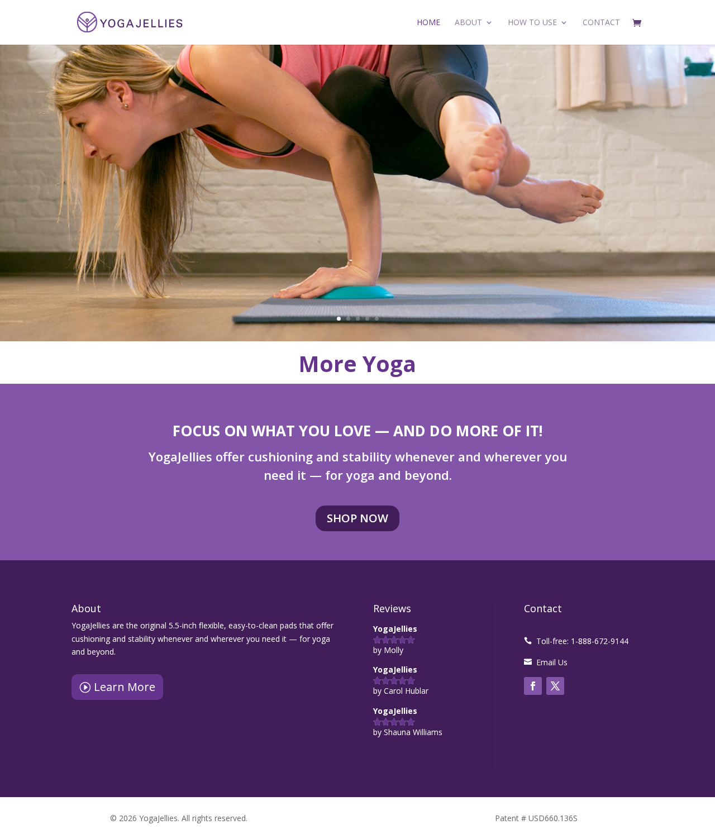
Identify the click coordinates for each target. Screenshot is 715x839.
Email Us (552, 662)
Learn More (124, 686)
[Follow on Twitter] (555, 686)
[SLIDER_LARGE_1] (357, 338)
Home (428, 22)
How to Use (532, 22)
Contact (601, 22)
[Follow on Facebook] (533, 686)
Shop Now (357, 518)
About (468, 22)
